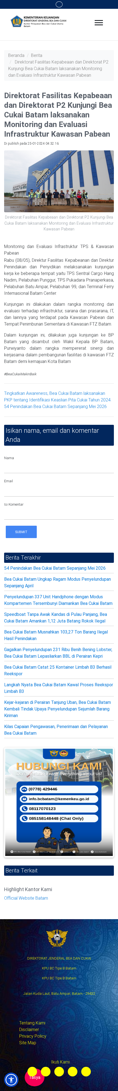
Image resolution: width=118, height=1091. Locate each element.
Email (8, 481)
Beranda (16, 55)
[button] (11, 1080)
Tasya (34, 1077)
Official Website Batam (26, 898)
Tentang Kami (32, 1023)
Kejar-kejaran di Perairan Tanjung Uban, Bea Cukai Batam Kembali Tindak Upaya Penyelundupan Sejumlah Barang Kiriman (57, 709)
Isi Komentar (14, 504)
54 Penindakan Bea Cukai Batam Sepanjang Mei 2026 (55, 406)
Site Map (27, 1042)
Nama (9, 458)
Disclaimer (29, 1029)
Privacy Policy (32, 1036)
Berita (36, 55)
